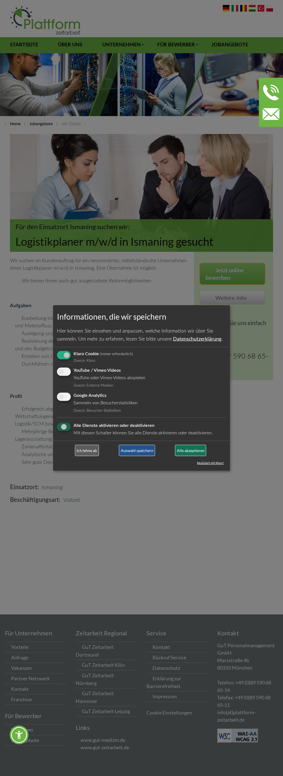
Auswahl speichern (137, 450)
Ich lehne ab (87, 450)
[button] (19, 735)
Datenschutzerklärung (197, 338)
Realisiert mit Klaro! (210, 463)
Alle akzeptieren (191, 450)
